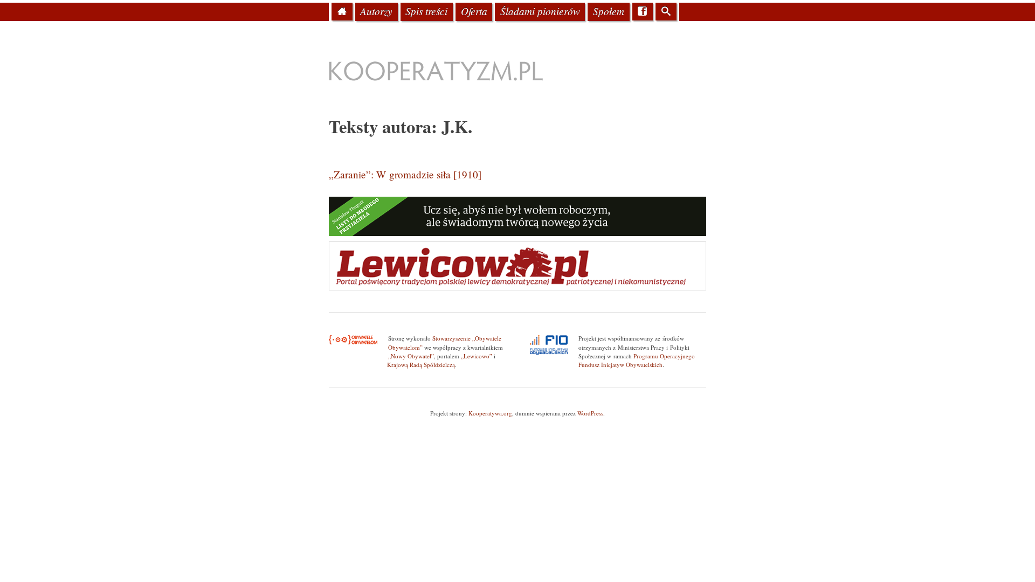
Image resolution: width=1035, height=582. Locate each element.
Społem (608, 11)
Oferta (474, 11)
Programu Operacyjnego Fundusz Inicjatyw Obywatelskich (636, 360)
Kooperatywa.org (490, 413)
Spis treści (426, 11)
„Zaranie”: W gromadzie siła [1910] (405, 174)
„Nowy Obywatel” (411, 356)
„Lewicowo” (476, 356)
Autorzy (376, 11)
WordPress (590, 413)
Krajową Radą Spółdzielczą (421, 365)
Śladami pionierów (540, 11)
